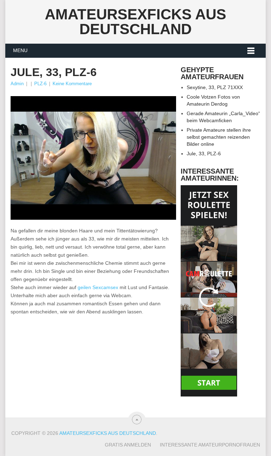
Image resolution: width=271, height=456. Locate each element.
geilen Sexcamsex (98, 287)
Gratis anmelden (128, 445)
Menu (20, 50)
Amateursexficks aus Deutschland (135, 21)
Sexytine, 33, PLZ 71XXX (215, 87)
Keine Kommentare (72, 83)
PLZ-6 (40, 83)
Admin (17, 83)
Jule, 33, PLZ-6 (204, 153)
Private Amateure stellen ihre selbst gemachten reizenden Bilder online (219, 137)
